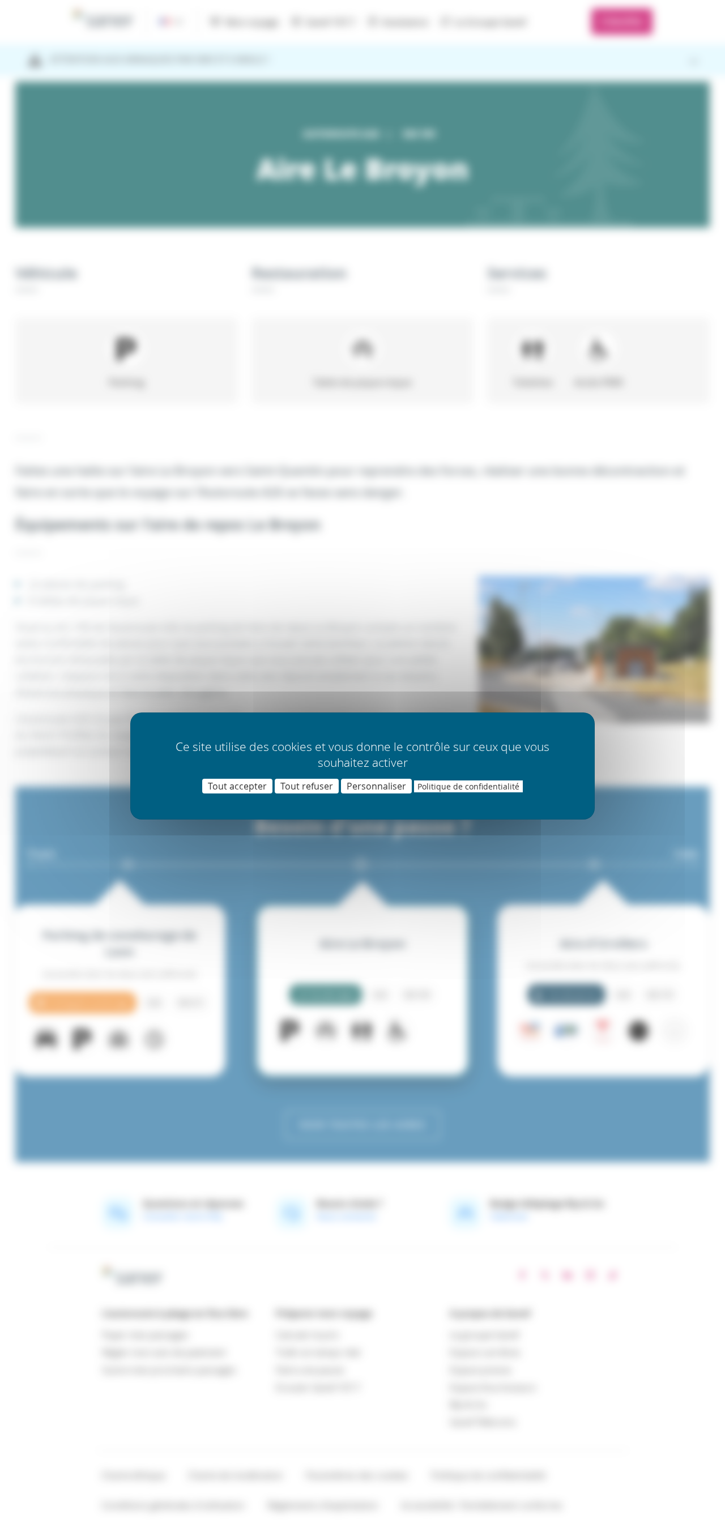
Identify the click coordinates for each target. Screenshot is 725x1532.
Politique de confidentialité (468, 786)
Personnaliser (376, 786)
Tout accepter (237, 786)
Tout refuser (306, 786)
